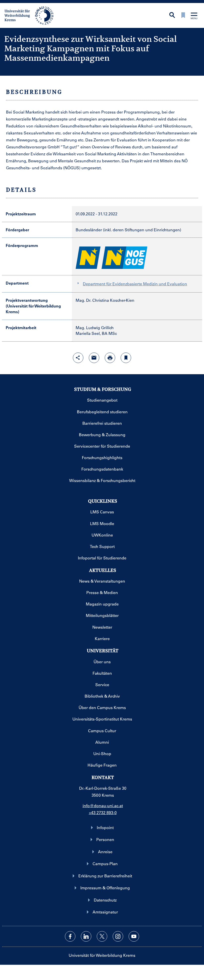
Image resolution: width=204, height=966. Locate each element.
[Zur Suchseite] (172, 15)
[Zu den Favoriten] (183, 15)
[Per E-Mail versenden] (94, 358)
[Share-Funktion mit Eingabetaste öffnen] (78, 358)
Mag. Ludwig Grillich (95, 327)
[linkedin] (86, 936)
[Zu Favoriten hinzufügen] (126, 358)
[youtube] (134, 936)
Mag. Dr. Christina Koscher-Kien (105, 300)
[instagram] (118, 936)
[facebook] (70, 936)
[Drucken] (110, 358)
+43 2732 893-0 (103, 812)
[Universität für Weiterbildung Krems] (31, 15)
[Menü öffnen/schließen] (194, 16)
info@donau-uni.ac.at (103, 805)
